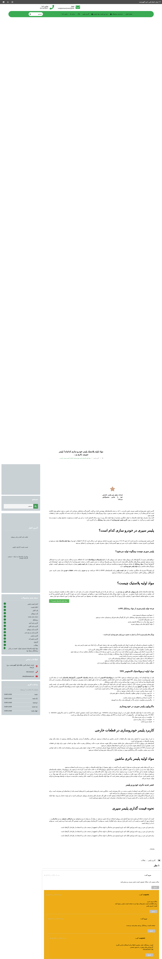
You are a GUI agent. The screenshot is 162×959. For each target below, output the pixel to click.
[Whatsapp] (8, 2)
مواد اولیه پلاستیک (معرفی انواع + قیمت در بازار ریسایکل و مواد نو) (23, 650)
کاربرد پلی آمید (33, 623)
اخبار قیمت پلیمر (33, 604)
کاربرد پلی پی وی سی (31, 632)
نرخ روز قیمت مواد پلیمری (100, 14)
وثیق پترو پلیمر (124, 776)
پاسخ (155, 887)
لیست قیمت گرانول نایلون (20, 547)
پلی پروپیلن (34, 613)
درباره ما (72, 14)
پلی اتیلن (35, 610)
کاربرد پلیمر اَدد (33, 639)
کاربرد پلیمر (86, 14)
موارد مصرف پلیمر (102, 543)
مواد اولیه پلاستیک (137, 517)
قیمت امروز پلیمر (151, 906)
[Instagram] (12, 2)
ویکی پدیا (120, 793)
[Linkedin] (4, 2)
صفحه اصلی (128, 14)
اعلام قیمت (34, 607)
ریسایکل (35, 620)
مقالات (143, 860)
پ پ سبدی (79, 819)
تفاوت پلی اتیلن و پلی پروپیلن (19, 537)
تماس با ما (65, 14)
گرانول (36, 642)
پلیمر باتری (126, 511)
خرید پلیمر (62, 821)
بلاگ (79, 14)
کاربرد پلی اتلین (33, 626)
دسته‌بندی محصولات (117, 14)
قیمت (80, 776)
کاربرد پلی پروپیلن (32, 629)
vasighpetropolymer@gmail (66, 8)
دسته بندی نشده (33, 617)
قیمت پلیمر (52, 684)
